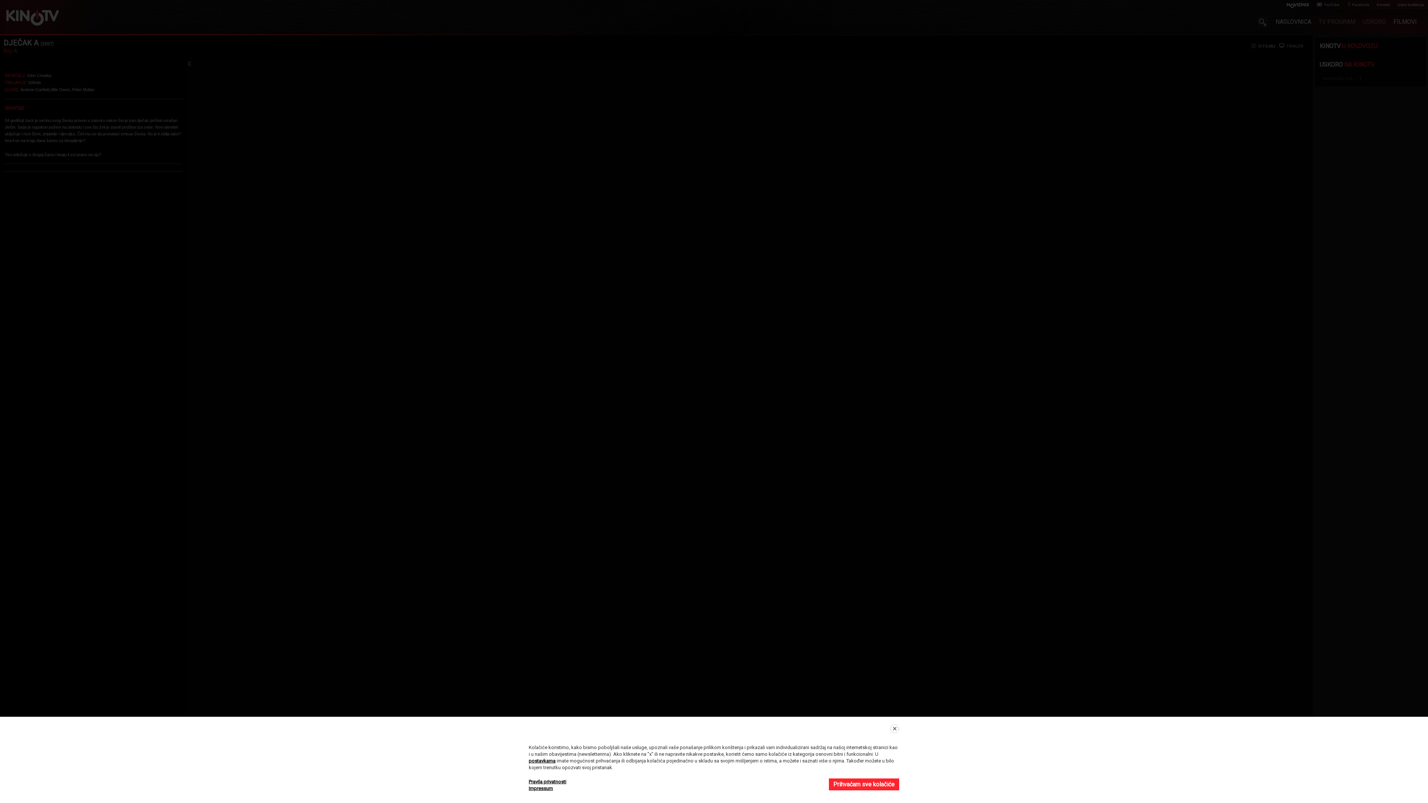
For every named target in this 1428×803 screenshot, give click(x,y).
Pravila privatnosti (547, 781)
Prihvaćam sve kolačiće (864, 784)
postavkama (542, 761)
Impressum (541, 788)
